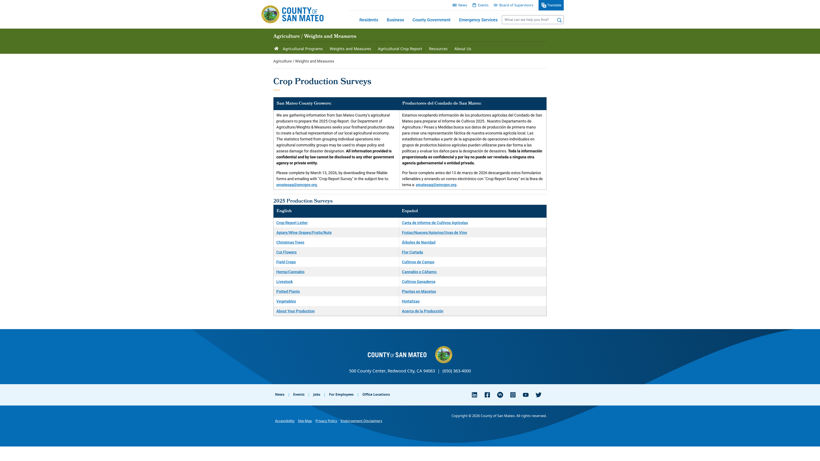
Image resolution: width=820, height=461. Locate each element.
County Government (432, 19)
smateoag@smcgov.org (296, 184)
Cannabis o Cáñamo (419, 271)
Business (395, 19)
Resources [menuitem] (438, 48)
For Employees (341, 394)
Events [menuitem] (483, 5)
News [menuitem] (462, 5)
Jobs (316, 394)
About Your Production (295, 311)
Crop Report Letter (292, 222)
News (279, 394)
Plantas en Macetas (419, 291)
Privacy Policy (326, 421)
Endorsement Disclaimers (361, 421)
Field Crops (286, 261)
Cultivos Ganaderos (418, 281)
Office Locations (376, 394)
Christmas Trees (290, 242)
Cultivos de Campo (418, 261)
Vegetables (286, 301)
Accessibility (284, 421)
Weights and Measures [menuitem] (350, 48)
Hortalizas (411, 301)
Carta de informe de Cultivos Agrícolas (435, 222)
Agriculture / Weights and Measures (314, 36)
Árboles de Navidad (418, 242)
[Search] (559, 20)
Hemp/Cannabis (290, 271)
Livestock (284, 281)
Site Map (305, 421)
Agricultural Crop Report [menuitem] (400, 48)
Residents (368, 19)
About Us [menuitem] (462, 48)
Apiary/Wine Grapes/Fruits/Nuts (304, 232)
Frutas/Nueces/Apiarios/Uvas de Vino (434, 232)
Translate (554, 5)
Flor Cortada (412, 252)
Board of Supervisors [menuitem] (516, 5)
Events (299, 394)
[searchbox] (533, 19)
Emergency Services (478, 19)
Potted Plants (288, 291)
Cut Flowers (286, 252)
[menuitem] (368, 20)
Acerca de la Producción (422, 311)
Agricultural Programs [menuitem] (303, 48)
